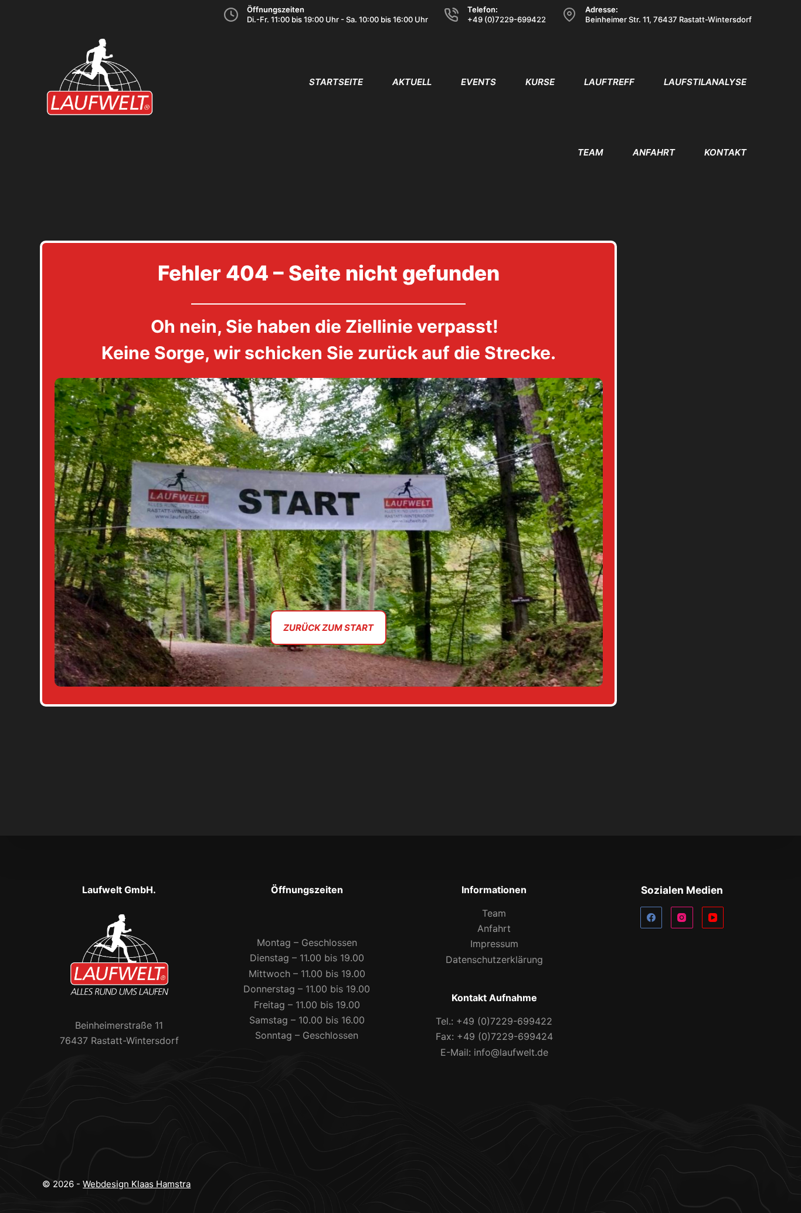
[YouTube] (713, 918)
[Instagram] (682, 918)
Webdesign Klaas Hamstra (137, 1184)
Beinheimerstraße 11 (119, 1025)
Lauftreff (609, 81)
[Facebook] (651, 918)
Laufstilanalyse (705, 81)
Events (478, 81)
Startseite (336, 81)
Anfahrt (654, 152)
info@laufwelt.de (511, 1052)
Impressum (494, 944)
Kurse (540, 81)
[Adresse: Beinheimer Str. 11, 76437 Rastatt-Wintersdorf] (569, 15)
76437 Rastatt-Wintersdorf (119, 1040)
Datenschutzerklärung (494, 959)
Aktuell (412, 81)
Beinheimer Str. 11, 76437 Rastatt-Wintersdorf (668, 19)
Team (590, 152)
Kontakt (725, 152)
